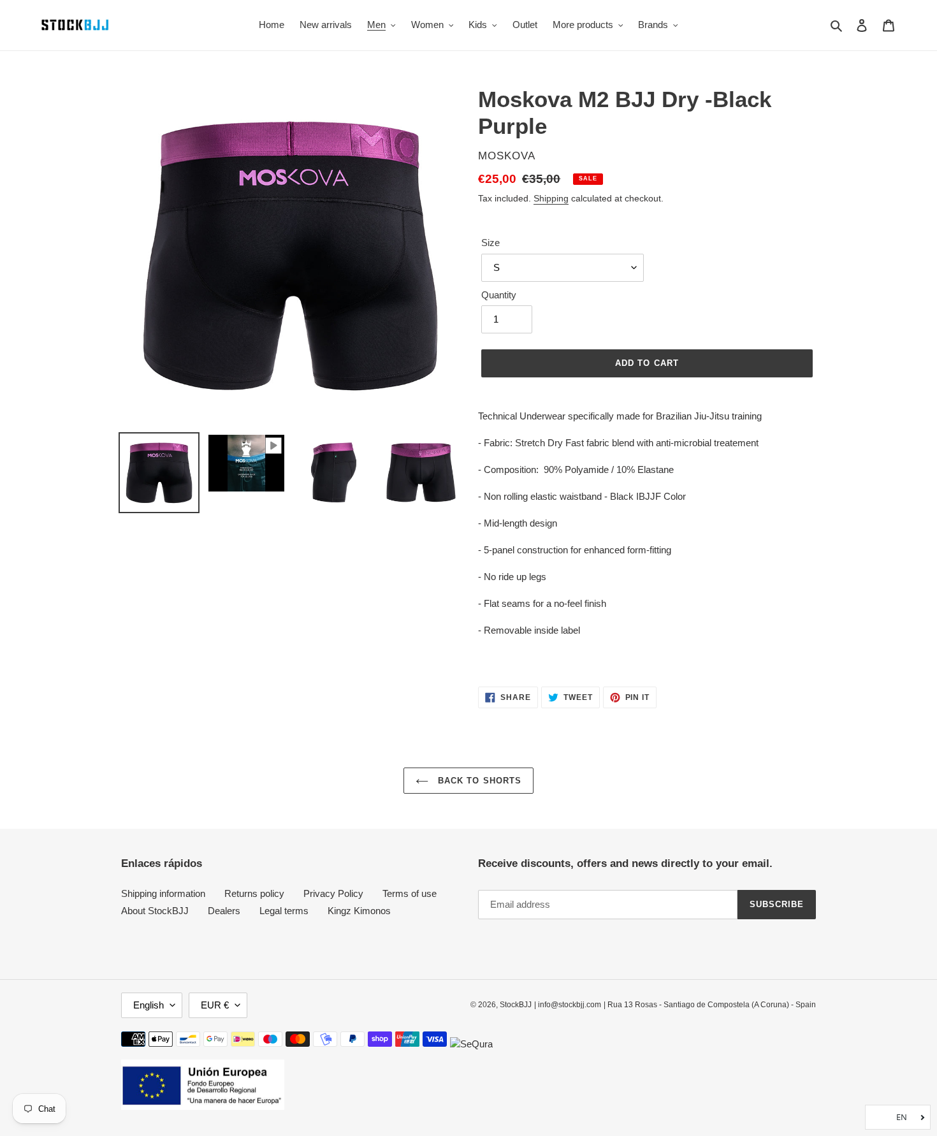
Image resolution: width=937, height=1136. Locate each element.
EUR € (215, 1005)
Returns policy (254, 893)
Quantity (498, 294)
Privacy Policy (333, 893)
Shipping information (163, 893)
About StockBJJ (155, 910)
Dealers (224, 910)
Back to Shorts (478, 780)
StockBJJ (516, 1004)
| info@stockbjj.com (567, 1004)
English (148, 1005)
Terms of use (409, 893)
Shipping (551, 198)
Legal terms (284, 910)
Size (490, 242)
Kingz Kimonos (359, 910)
